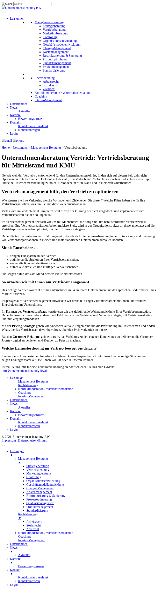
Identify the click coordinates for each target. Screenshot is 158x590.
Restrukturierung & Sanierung (62, 55)
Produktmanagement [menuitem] (39, 507)
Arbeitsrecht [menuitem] (34, 521)
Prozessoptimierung (55, 59)
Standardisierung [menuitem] (37, 510)
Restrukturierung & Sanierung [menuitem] (45, 495)
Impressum (9, 440)
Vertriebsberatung (54, 29)
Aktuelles (24, 111)
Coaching (41, 96)
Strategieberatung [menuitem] (37, 466)
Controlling (50, 37)
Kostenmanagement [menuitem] (39, 492)
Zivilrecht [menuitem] (32, 529)
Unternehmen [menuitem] (19, 544)
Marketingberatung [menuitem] (38, 473)
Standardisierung (54, 70)
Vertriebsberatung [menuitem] (37, 469)
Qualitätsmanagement (57, 63)
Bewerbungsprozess (31, 118)
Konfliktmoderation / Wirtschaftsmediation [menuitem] (45, 533)
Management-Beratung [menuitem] (33, 460)
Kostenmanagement (56, 52)
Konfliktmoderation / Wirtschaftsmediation (62, 92)
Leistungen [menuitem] (17, 453)
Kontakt (15, 122)
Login (14, 133)
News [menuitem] (13, 549)
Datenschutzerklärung (32, 440)
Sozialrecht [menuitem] (33, 525)
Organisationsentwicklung (60, 40)
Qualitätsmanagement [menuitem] (40, 503)
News (13, 107)
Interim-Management (48, 100)
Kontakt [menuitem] (15, 571)
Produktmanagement (56, 66)
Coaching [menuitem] (24, 536)
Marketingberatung (55, 33)
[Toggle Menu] (3, 12)
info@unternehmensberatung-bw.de (25, 370)
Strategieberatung (54, 26)
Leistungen (17, 18)
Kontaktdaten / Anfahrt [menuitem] (33, 577)
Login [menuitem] (14, 584)
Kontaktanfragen (29, 130)
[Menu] (3, 445)
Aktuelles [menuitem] (24, 555)
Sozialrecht (50, 85)
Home (6, 147)
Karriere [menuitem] (15, 560)
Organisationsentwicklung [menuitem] (43, 481)
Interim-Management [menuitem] (31, 540)
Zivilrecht (49, 89)
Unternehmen (19, 104)
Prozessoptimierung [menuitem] (39, 499)
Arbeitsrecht (51, 81)
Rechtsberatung (45, 78)
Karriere (15, 115)
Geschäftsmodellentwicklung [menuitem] (45, 484)
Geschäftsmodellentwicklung (61, 44)
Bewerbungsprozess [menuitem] (31, 566)
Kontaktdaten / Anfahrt (33, 126)
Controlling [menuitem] (33, 477)
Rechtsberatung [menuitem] (28, 516)
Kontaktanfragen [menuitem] (29, 581)
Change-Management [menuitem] (40, 488)
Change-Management (57, 48)
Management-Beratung (49, 22)
